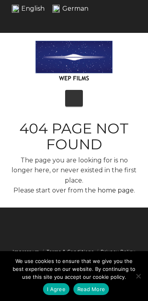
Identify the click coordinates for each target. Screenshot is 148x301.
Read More (91, 289)
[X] (109, 21)
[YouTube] (121, 21)
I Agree (56, 289)
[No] (138, 276)
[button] (74, 98)
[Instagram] (134, 21)
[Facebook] (96, 21)
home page (115, 190)
